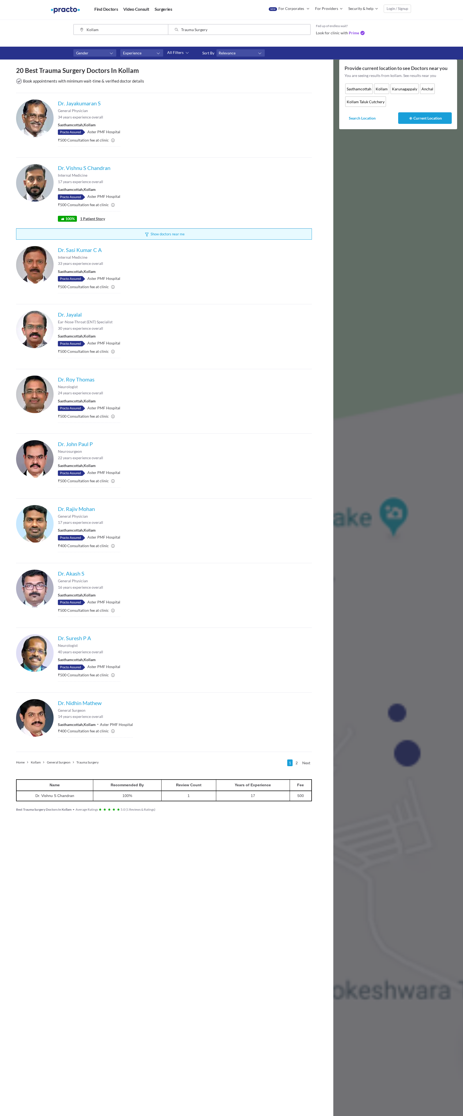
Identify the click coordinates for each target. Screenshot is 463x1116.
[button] (94, 53)
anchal (427, 89)
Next (306, 763)
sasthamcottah (359, 89)
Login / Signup (397, 8)
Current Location (427, 118)
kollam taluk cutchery (365, 101)
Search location (362, 118)
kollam (382, 89)
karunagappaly (404, 89)
